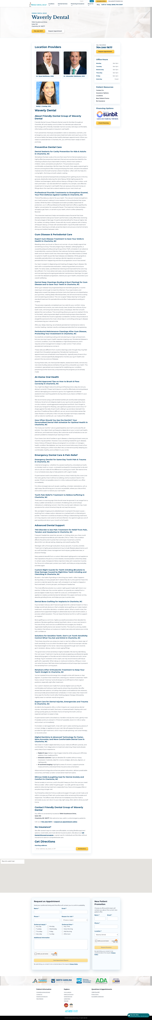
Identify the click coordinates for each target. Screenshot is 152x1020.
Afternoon (67, 934)
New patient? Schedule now (115, 1)
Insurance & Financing (42, 996)
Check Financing (103, 123)
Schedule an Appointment (43, 992)
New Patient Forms (102, 98)
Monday (52, 926)
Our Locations (67, 992)
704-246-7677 (38, 31)
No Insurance (100, 101)
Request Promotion (106, 947)
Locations (51, 3)
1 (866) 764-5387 (96, 992)
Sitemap (66, 1000)
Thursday (39, 931)
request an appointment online (65, 822)
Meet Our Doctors (68, 994)
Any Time (67, 926)
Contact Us (100, 90)
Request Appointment (55, 31)
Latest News (67, 998)
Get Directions (82, 848)
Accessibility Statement (98, 996)
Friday (51, 931)
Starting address (41, 845)
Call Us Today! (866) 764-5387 (112, 4)
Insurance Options (102, 93)
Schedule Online (101, 1)
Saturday (39, 934)
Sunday (51, 934)
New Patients (39, 998)
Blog (98, 4)
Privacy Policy (74, 964)
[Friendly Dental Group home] (38, 5)
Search (91, 1)
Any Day (38, 926)
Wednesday (53, 929)
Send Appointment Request (60, 960)
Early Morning (68, 929)
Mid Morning (68, 931)
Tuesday (39, 929)
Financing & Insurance (77, 3)
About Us (90, 3)
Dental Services (62, 3)
